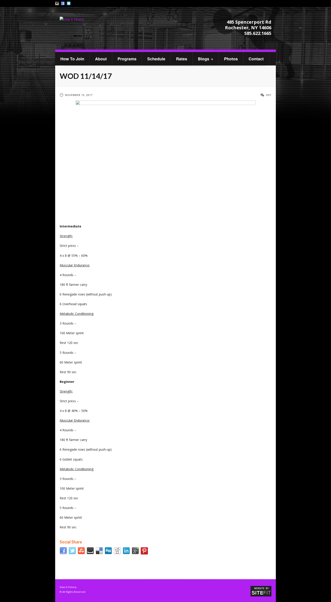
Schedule (156, 58)
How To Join (72, 58)
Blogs (205, 58)
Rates (181, 58)
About (101, 58)
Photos (231, 58)
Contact (256, 58)
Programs (127, 58)
